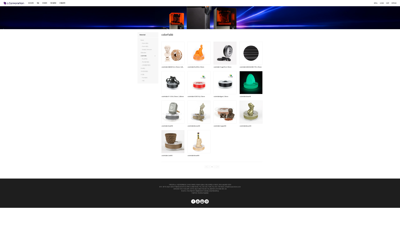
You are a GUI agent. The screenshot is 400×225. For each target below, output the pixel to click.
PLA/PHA (144, 59)
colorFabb (144, 56)
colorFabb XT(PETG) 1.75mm (196, 96)
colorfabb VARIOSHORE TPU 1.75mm (251, 67)
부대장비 (44, 3)
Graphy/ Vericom (147, 49)
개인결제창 (53, 3)
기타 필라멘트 (144, 71)
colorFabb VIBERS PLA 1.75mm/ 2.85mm (172, 67)
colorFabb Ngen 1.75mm (221, 96)
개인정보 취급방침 (203, 193)
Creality (143, 68)
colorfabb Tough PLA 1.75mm (222, 67)
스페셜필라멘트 (146, 65)
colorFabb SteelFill (167, 126)
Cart (387, 3)
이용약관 (194, 193)
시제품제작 (62, 3)
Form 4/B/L (145, 46)
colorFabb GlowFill (245, 96)
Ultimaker (143, 53)
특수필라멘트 (145, 62)
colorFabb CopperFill (220, 126)
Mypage (394, 3)
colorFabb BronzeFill (194, 126)
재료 (38, 3)
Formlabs (145, 78)
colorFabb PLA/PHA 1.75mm (196, 67)
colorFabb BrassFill (245, 126)
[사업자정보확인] (214, 191)
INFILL (376, 3)
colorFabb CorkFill (166, 155)
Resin (142, 40)
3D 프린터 (31, 3)
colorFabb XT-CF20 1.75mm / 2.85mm (172, 96)
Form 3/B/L (145, 43)
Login (382, 3)
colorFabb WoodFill (193, 155)
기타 (143, 81)
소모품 (142, 74)
